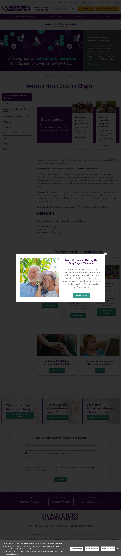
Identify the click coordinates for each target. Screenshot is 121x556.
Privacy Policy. (12, 554)
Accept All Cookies (108, 548)
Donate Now (81, 295)
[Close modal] (105, 253)
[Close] (118, 548)
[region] (60, 548)
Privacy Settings (76, 548)
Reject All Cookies (92, 548)
